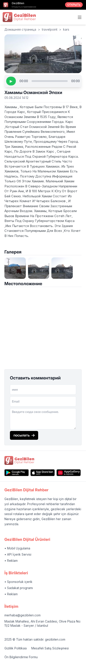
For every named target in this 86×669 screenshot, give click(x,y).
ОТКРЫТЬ (73, 4)
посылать (21, 435)
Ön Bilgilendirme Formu (21, 657)
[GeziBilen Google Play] (16, 472)
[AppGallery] (68, 472)
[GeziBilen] (19, 17)
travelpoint (49, 29)
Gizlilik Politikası (15, 648)
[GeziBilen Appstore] (42, 472)
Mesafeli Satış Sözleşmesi (50, 648)
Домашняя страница (20, 29)
